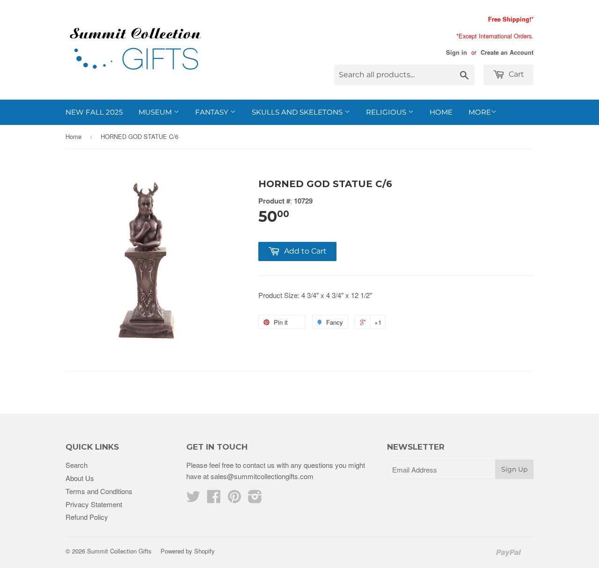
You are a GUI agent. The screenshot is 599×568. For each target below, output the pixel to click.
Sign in (456, 52)
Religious (387, 112)
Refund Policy (87, 517)
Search (77, 465)
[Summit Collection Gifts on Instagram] (255, 499)
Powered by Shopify (188, 550)
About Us (80, 478)
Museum (156, 112)
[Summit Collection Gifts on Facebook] (214, 499)
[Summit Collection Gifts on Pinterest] (234, 499)
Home (441, 112)
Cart (515, 74)
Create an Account (507, 52)
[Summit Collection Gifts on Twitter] (193, 499)
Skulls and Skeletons (298, 112)
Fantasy (212, 112)
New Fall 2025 (94, 112)
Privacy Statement (94, 504)
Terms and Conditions (99, 491)
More (479, 112)
